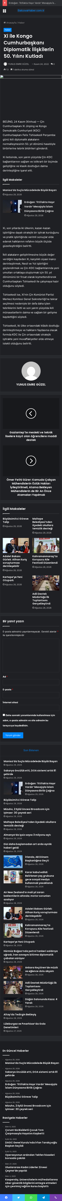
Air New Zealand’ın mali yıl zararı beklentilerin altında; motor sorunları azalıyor (27, 896)
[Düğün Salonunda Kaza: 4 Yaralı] (13, 1004)
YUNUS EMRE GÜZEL (18, 64)
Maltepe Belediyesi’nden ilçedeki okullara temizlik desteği (42, 523)
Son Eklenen (31, 750)
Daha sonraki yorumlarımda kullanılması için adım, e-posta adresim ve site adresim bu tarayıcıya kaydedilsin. (29, 720)
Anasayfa (11, 22)
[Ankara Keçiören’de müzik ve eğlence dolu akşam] (13, 972)
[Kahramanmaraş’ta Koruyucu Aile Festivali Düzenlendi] (45, 545)
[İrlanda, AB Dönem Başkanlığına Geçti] (13, 861)
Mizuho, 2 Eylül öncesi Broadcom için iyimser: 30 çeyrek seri (26, 810)
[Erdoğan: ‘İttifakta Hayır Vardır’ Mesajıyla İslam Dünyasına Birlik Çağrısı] (12, 206)
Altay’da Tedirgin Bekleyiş (20, 1014)
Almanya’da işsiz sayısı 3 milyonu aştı (27, 835)
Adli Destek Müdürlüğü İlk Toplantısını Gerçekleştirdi (41, 598)
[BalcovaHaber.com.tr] (31, 10)
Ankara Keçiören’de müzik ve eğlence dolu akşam (41, 969)
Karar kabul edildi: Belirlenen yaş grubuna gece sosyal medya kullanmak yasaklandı (39, 877)
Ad (5, 676)
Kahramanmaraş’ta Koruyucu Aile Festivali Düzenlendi (45, 560)
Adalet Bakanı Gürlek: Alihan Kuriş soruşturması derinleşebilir (15, 561)
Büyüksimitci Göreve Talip (16, 520)
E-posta (8, 689)
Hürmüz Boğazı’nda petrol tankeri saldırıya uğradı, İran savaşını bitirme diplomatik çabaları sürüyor (31, 954)
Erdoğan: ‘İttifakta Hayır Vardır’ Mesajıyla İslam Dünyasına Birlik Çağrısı (39, 206)
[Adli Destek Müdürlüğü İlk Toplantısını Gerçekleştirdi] (45, 583)
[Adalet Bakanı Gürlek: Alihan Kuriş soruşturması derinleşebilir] (16, 545)
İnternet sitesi (10, 702)
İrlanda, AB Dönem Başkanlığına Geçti (37, 858)
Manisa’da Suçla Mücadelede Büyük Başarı (30, 190)
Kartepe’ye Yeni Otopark (12, 578)
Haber (21, 22)
